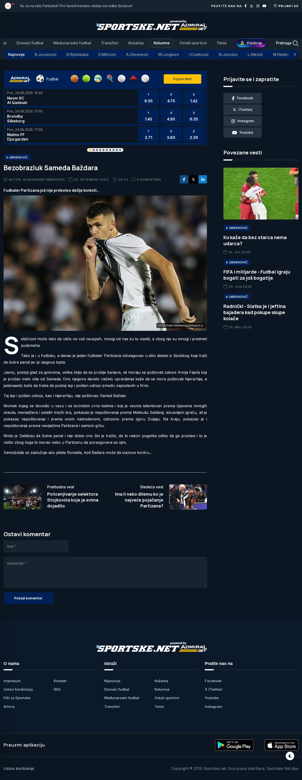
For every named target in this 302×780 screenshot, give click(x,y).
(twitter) (245, 110)
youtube (246, 132)
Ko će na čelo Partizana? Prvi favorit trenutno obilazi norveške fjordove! (76, 6)
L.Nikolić (255, 54)
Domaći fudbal (30, 43)
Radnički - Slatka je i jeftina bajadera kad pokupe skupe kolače (254, 312)
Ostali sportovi (193, 43)
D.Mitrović (107, 54)
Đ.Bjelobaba (77, 54)
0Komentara (149, 179)
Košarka (136, 43)
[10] (8, 6)
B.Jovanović (46, 54)
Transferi (109, 43)
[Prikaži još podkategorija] (294, 54)
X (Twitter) (213, 689)
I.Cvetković (199, 54)
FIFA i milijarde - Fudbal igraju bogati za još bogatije (256, 275)
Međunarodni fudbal (72, 43)
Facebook (213, 681)
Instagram (213, 706)
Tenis (222, 43)
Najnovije (16, 54)
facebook (245, 98)
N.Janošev (228, 54)
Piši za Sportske (17, 698)
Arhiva (9, 706)
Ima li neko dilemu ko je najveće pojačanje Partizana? (139, 500)
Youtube (212, 698)
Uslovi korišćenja (18, 689)
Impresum (12, 681)
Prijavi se (288, 6)
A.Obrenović (137, 54)
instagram (245, 121)
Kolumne (162, 43)
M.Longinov (168, 54)
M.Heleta (281, 54)
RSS (57, 689)
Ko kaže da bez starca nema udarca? (255, 240)
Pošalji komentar (28, 598)
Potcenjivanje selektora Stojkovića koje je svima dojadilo (72, 500)
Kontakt (60, 681)
